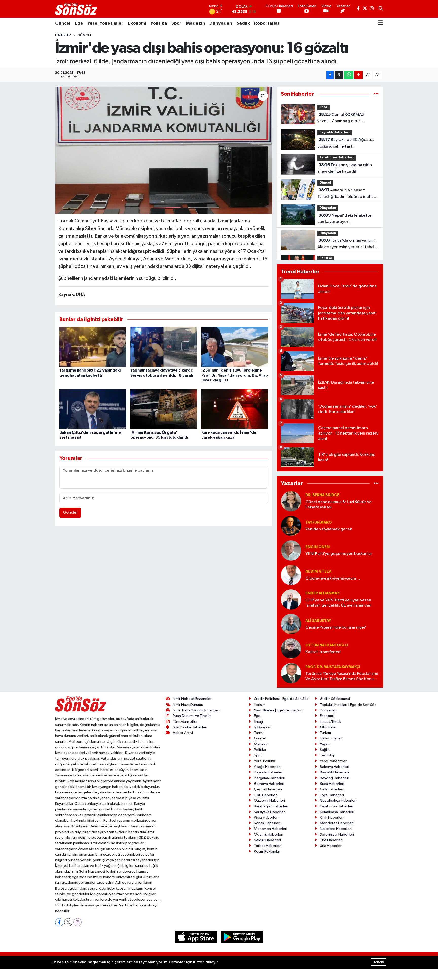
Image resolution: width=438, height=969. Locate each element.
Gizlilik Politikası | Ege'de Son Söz (281, 699)
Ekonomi (137, 23)
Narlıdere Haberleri (336, 829)
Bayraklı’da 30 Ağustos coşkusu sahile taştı (345, 143)
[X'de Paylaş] (339, 75)
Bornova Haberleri (269, 784)
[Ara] (381, 9)
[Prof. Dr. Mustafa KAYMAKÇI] (291, 673)
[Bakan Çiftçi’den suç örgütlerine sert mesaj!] (92, 409)
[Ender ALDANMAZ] (291, 599)
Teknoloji (327, 755)
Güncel (62, 23)
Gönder (70, 512)
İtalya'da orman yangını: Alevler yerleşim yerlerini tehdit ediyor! (347, 244)
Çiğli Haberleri (331, 789)
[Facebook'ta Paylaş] (330, 75)
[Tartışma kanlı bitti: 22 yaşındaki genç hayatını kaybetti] (92, 347)
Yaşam (325, 744)
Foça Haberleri (332, 795)
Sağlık (243, 23)
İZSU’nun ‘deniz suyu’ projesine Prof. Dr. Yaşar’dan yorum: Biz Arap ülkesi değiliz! (234, 375)
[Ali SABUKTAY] (291, 624)
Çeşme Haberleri (268, 789)
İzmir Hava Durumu (188, 705)
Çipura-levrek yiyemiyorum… (332, 578)
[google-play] (242, 937)
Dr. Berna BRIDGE (322, 495)
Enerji (258, 722)
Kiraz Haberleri (266, 817)
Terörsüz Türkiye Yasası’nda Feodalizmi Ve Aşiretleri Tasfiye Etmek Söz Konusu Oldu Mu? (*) (341, 677)
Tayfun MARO (318, 522)
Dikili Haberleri (266, 795)
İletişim (259, 705)
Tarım (258, 733)
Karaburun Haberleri (336, 157)
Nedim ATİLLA (318, 571)
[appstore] (197, 937)
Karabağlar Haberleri (271, 806)
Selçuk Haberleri (267, 840)
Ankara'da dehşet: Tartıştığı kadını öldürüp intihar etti (346, 194)
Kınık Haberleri (331, 817)
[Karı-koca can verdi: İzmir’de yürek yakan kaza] (234, 409)
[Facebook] (59, 922)
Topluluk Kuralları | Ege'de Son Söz (348, 705)
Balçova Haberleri (334, 767)
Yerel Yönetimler (105, 23)
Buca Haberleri (332, 784)
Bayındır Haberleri (268, 772)
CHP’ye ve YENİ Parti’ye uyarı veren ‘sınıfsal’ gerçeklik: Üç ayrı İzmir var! (338, 603)
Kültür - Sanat (331, 738)
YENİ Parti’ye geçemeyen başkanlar (338, 554)
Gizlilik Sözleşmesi (335, 699)
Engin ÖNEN (317, 547)
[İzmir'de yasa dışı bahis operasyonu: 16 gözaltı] (163, 150)
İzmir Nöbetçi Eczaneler (192, 699)
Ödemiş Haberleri (268, 834)
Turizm (325, 733)
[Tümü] (376, 94)
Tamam (379, 961)
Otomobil (328, 727)
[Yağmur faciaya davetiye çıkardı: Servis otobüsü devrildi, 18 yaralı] (163, 347)
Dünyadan (220, 23)
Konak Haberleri (267, 823)
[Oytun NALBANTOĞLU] (291, 648)
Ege (79, 23)
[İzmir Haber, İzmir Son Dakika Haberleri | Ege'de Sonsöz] (76, 9)
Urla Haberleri (331, 846)
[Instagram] (77, 922)
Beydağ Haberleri (334, 778)
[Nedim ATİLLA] (291, 575)
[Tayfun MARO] (291, 526)
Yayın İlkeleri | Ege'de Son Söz (278, 710)
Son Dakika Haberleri (190, 727)
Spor (176, 23)
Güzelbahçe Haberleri (338, 800)
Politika (159, 23)
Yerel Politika (264, 761)
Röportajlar (267, 23)
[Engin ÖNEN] (291, 550)
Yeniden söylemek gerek (328, 529)
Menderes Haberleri (337, 823)
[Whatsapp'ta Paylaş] (348, 75)
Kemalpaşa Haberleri (337, 812)
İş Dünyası (262, 727)
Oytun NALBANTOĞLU (326, 645)
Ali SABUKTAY (318, 621)
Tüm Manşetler (185, 722)
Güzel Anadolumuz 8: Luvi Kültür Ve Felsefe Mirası (338, 504)
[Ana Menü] (380, 23)
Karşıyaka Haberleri (270, 812)
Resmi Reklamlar (267, 851)
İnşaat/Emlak (330, 722)
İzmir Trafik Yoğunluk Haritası (196, 710)
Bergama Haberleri (269, 778)
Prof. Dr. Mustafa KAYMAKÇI (332, 667)
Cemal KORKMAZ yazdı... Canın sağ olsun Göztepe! (341, 118)
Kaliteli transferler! (323, 652)
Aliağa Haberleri (267, 767)
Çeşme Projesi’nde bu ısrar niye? (335, 627)
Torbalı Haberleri (267, 846)
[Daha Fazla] (358, 75)
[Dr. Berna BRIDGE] (291, 501)
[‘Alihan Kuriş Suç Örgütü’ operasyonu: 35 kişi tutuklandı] (163, 409)
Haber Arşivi (183, 733)
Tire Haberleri (331, 840)
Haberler (63, 35)
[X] (68, 922)
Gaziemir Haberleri (269, 800)
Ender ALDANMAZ (322, 593)
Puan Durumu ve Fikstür (192, 716)
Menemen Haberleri (270, 829)
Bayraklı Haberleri (334, 132)
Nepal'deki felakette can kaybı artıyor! (344, 218)
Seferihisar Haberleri (337, 834)
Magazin (195, 23)
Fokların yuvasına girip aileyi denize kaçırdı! (344, 168)
